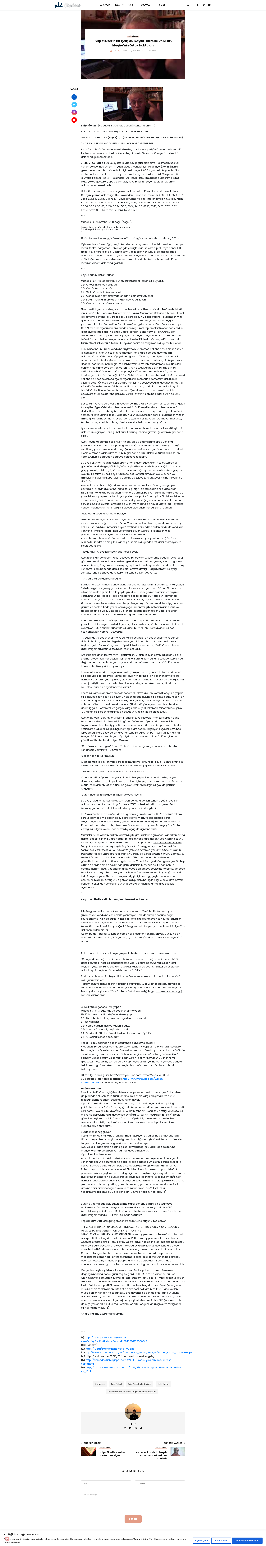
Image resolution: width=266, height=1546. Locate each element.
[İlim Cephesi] (67, 4)
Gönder (133, 1519)
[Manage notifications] (7, 1539)
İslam (118, 5)
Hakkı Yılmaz (163, 1384)
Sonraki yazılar (173, 1443)
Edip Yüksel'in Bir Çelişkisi (139, 1384)
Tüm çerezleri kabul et (247, 1540)
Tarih (131, 5)
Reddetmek (221, 1540)
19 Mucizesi (99, 1384)
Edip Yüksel (133, 36)
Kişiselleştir (200, 1540)
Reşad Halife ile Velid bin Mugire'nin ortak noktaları (132, 1391)
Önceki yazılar (92, 1443)
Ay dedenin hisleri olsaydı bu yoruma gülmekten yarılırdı (151, 1455)
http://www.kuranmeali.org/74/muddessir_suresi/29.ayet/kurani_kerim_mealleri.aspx (138, 1352)
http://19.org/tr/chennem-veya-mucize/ (111, 1348)
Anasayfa (105, 5)
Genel (162, 5)
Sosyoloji (146, 5)
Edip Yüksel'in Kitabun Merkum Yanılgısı (112, 1454)
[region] (133, 1538)
